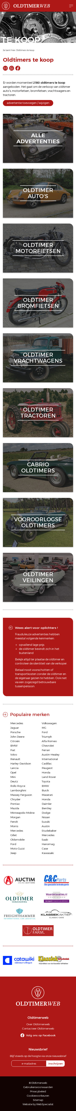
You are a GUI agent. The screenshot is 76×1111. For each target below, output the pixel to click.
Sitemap (38, 1100)
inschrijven (55, 1063)
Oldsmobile (17, 839)
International (50, 759)
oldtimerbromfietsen (38, 303)
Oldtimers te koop (25, 50)
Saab (45, 839)
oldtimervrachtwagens (38, 357)
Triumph (47, 736)
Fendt (14, 821)
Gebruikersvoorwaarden (38, 1087)
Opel (13, 772)
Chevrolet (48, 745)
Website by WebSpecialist (38, 1104)
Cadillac (47, 763)
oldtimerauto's (38, 193)
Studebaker (49, 830)
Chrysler (15, 799)
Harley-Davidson (20, 763)
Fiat (12, 750)
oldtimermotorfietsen (38, 248)
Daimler (47, 803)
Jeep (13, 853)
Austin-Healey (50, 754)
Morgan (15, 817)
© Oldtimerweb (38, 1082)
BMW (14, 745)
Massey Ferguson (21, 794)
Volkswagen (49, 723)
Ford (45, 732)
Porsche (15, 732)
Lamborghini (18, 790)
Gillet (13, 835)
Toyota (46, 781)
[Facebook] (17, 68)
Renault (15, 759)
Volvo (13, 754)
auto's (7, 91)
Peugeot (47, 768)
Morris (14, 826)
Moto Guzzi (17, 848)
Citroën (15, 741)
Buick (45, 790)
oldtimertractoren (38, 412)
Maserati (47, 794)
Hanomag (48, 844)
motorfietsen (20, 91)
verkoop (47, 87)
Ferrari (46, 750)
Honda (46, 772)
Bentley (46, 808)
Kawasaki (48, 853)
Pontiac (15, 803)
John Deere (17, 736)
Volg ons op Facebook (41, 1035)
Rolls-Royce (17, 785)
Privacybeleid (38, 1091)
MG (44, 727)
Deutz (14, 781)
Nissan (46, 817)
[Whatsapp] (11, 68)
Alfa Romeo (49, 741)
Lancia (14, 768)
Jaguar (14, 727)
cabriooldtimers (38, 467)
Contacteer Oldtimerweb (38, 1028)
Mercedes (16, 723)
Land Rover (49, 776)
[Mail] (5, 68)
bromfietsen (38, 91)
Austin (46, 826)
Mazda (14, 808)
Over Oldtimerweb (38, 1024)
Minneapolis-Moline (22, 812)
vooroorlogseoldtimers (38, 522)
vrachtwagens (57, 91)
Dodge (46, 812)
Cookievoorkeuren (38, 1095)
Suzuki (46, 821)
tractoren (9, 95)
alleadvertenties (38, 138)
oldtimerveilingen (38, 577)
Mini (13, 776)
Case (45, 848)
